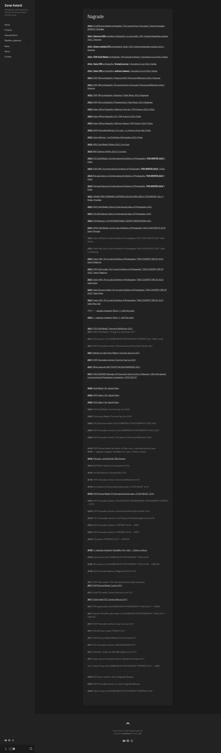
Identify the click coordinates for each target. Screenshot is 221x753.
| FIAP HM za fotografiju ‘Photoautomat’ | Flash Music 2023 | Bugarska (120, 102)
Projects (8, 30)
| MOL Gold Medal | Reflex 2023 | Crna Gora (108, 144)
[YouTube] (6, 740)
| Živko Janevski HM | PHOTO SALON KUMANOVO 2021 (113, 367)
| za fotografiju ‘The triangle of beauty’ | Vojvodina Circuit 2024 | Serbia (127, 57)
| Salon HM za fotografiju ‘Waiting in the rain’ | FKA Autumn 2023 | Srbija (120, 109)
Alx (140, 734)
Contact (8, 56)
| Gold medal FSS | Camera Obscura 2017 (107, 599)
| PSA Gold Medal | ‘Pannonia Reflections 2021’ (110, 328)
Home (7, 25)
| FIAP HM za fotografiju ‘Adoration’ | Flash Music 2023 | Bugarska (117, 95)
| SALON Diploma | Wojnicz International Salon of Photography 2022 (119, 214)
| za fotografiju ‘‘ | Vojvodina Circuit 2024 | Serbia (121, 64)
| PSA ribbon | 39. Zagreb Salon (103, 402)
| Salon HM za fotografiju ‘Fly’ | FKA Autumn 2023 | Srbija (114, 116)
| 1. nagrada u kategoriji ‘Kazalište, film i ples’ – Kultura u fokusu (117, 550)
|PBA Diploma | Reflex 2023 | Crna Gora (106, 151)
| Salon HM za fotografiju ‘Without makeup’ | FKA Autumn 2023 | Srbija (120, 123)
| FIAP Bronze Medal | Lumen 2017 (104, 585)
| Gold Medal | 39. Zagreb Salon (103, 388)
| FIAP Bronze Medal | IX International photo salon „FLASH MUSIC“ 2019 (120, 493)
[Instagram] (13, 740)
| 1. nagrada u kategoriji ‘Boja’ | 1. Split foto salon (110, 317)
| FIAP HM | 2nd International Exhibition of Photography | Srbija (126, 169)
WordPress (127, 734)
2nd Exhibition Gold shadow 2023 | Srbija (124, 137)
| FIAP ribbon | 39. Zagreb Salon (103, 395)
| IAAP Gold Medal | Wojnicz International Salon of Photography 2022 (119, 207)
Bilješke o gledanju (13, 40)
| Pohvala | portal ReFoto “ (106, 458)
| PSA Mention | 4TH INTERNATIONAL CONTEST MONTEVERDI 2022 (119, 221)
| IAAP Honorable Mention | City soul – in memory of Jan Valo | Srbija (119, 130)
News (7, 46)
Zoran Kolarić (13, 5)
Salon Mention (99, 137)
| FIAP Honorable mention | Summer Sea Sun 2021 (111, 360)
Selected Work (11, 35)
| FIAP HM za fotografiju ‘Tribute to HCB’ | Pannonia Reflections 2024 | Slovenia (123, 78)
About (7, 51)
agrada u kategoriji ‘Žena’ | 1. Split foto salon (115, 310)
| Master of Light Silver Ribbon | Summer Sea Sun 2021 (113, 353)
